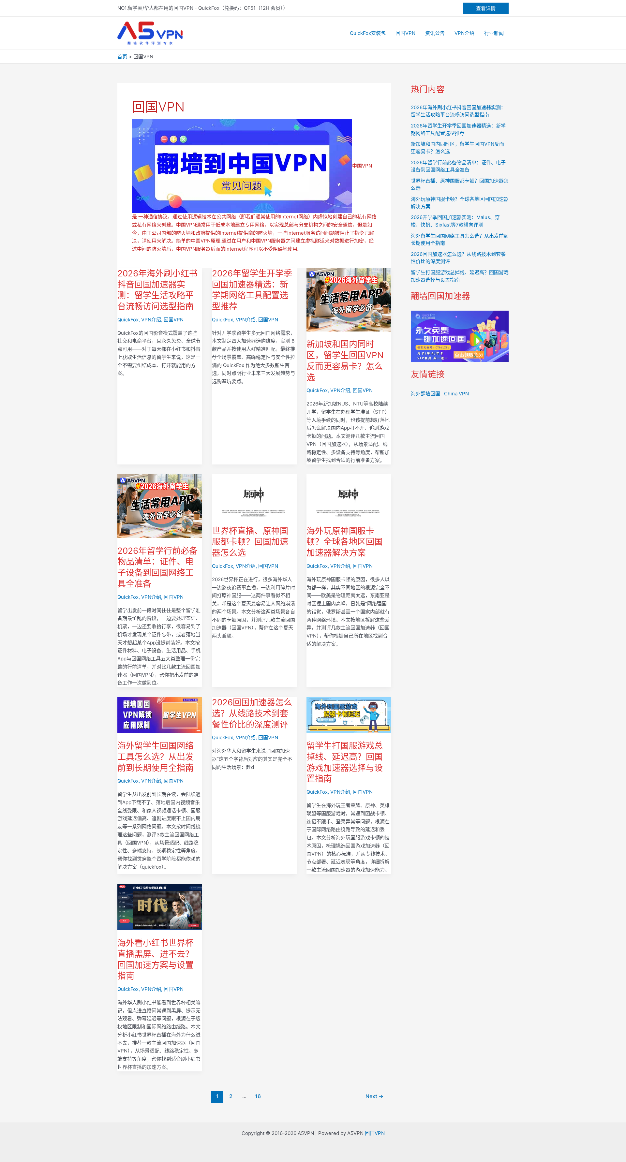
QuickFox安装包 (368, 33)
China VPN (456, 393)
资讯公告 (435, 33)
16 (258, 1096)
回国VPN (405, 33)
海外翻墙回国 (425, 393)
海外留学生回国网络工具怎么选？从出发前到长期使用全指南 (155, 757)
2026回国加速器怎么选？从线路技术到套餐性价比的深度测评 (252, 713)
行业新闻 (494, 33)
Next (374, 1096)
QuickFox (128, 319)
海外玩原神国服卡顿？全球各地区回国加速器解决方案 (344, 542)
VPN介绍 (464, 33)
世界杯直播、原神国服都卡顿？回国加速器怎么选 (250, 542)
